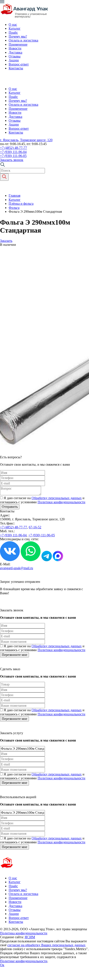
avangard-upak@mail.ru (16, 568)
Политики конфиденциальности (61, 502)
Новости (15, 48)
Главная (14, 195)
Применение (18, 44)
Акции (14, 60)
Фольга (14, 207)
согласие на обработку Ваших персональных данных (46, 945)
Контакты (16, 68)
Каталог (15, 28)
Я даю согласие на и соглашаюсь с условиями (42, 500)
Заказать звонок (11, 160)
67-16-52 (35, 527)
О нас (13, 24)
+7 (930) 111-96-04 (13, 152)
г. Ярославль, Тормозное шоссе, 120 (26, 140)
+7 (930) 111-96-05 (13, 156)
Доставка (15, 52)
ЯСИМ (30, 937)
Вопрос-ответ (19, 64)
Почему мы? (18, 36)
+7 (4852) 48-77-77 (13, 148)
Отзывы (15, 56)
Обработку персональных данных (57, 498)
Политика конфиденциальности (23, 933)
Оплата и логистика (23, 40)
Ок (2, 965)
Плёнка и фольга (21, 203)
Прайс (13, 32)
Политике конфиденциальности (23, 961)
